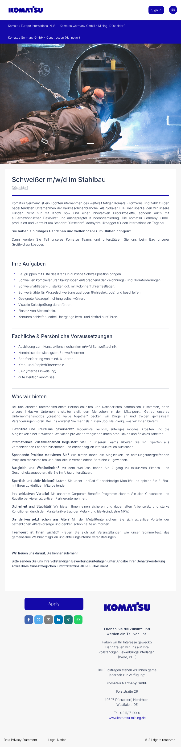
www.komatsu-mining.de (127, 718)
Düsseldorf (20, 188)
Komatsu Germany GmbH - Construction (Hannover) (44, 37)
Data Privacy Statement (20, 740)
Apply (54, 603)
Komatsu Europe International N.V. (31, 26)
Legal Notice (57, 740)
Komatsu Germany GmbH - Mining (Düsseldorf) (92, 26)
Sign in (156, 10)
